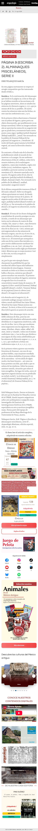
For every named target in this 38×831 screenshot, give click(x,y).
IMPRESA (11, 813)
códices (11, 488)
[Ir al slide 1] (11, 690)
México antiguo (9, 56)
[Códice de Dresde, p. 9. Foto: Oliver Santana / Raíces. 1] (19, 36)
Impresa (14, 456)
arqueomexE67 (7, 482)
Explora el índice (19, 531)
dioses (26, 491)
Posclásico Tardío (29, 482)
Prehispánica (17, 482)
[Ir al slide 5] (20, 690)
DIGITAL (11, 817)
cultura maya (16, 485)
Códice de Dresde (21, 488)
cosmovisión (6, 491)
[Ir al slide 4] (18, 690)
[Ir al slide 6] (22, 690)
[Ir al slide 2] (13, 690)
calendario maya (17, 491)
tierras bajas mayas (29, 485)
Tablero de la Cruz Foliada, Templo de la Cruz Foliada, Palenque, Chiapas (19, 758)
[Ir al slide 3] (15, 690)
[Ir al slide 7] (24, 690)
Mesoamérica (6, 485)
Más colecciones (19, 645)
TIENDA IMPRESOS (24, 2)
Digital (14, 464)
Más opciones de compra (19, 525)
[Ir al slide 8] (26, 690)
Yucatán (5, 488)
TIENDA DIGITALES (24, 4)
